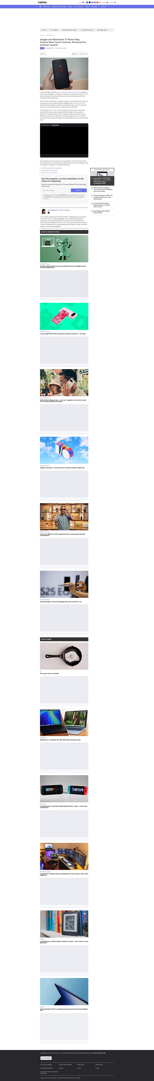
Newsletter (85, 54)
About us (61, 1068)
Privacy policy (80, 1064)
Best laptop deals (102, 30)
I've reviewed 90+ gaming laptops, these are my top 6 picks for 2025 (102, 205)
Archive (79, 1068)
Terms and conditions (46, 1064)
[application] (64, 140)
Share (44, 54)
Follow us (77, 54)
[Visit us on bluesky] (92, 2)
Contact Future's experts (65, 1064)
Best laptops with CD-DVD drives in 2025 (102, 211)
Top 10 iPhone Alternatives (49, 173)
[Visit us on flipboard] (97, 2)
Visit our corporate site (99, 1053)
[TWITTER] (49, 213)
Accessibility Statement (46, 1068)
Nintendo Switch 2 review (70, 30)
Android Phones (50, 35)
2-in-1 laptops (54, 30)
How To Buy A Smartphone (49, 170)
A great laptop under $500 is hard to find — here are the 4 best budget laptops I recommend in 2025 (102, 180)
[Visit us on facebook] (87, 2)
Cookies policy (99, 1064)
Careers (97, 1068)
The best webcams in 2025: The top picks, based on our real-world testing (103, 197)
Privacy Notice (48, 196)
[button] (113, 2)
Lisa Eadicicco (50, 48)
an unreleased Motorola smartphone (70, 92)
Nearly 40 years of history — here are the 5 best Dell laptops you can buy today (103, 189)
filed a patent (77, 116)
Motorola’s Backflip (56, 110)
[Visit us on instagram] (95, 2)
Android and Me (77, 103)
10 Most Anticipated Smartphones (51, 168)
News (42, 48)
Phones (42, 35)
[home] (40, 6)
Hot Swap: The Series (87, 30)
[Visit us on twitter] (90, 2)
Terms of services (62, 195)
